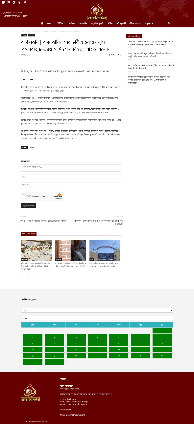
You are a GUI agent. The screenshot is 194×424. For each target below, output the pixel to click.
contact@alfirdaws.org (74, 414)
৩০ (32, 361)
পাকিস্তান (32, 147)
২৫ (76, 355)
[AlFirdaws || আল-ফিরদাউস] (97, 10)
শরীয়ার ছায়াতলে (135, 23)
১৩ (119, 343)
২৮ (140, 355)
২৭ (119, 355)
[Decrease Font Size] (33, 79)
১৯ (97, 349)
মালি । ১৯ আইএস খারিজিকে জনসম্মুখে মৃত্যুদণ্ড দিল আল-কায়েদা (43, 221)
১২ (97, 343)
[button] (169, 23)
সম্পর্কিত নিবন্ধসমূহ (28, 234)
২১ (140, 349)
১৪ (140, 343)
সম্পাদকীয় (83, 23)
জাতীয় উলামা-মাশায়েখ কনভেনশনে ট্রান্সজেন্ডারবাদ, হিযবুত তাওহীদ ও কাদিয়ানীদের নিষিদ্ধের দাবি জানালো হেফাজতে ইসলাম (36, 266)
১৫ (162, 343)
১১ (76, 343)
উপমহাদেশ (29, 31)
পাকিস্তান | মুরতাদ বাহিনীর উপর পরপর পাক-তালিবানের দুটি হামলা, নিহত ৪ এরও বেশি (98, 222)
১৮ (76, 349)
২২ (162, 349)
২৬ (97, 355)
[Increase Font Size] (25, 79)
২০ (119, 349)
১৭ (54, 349)
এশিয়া (91, 259)
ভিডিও (110, 23)
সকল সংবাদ (31, 35)
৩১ (54, 361)
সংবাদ (49, 23)
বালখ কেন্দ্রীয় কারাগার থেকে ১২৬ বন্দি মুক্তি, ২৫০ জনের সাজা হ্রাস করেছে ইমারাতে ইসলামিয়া (151, 66)
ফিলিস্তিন (61, 23)
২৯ (162, 355)
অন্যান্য (148, 23)
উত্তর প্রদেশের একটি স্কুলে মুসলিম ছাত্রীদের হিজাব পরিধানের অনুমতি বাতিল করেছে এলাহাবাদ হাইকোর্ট (149, 55)
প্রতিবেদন (72, 23)
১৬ (33, 349)
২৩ (33, 355)
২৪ (55, 355)
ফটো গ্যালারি (121, 23)
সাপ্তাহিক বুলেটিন (97, 23)
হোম (22, 31)
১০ (54, 343)
